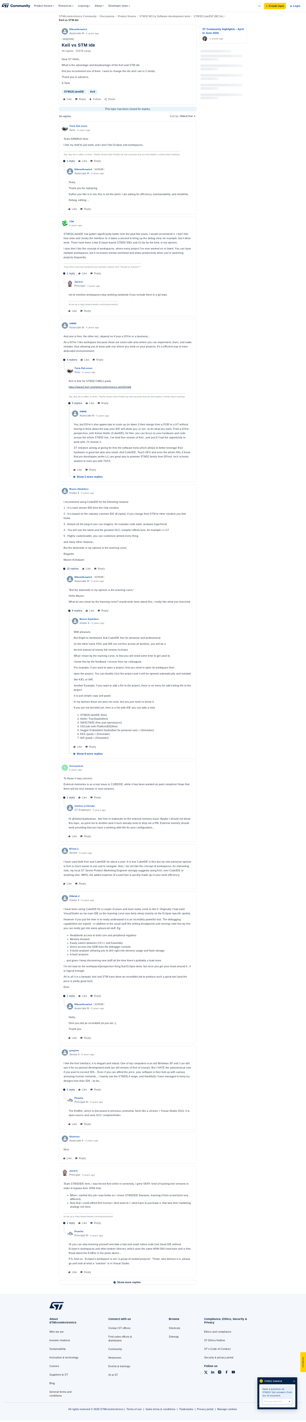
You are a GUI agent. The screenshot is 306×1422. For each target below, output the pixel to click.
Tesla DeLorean (78, 126)
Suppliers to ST (58, 1374)
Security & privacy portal (218, 1357)
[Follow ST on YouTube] (233, 1372)
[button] (275, 6)
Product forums (127, 16)
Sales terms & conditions (160, 1409)
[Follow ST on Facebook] (226, 1372)
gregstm (74, 1050)
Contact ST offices (119, 1328)
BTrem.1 (74, 849)
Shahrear (74, 1136)
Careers (54, 1366)
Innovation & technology (63, 1357)
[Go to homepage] (72, 1309)
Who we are (56, 1331)
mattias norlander (84, 806)
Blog (52, 1383)
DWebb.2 (74, 896)
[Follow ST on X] (206, 1373)
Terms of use (134, 1409)
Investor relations (59, 1340)
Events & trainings (119, 1366)
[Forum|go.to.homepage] (16, 6)
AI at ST (113, 1375)
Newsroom (114, 1357)
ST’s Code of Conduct (217, 1349)
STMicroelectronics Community (77, 16)
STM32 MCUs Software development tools (164, 16)
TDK (71, 221)
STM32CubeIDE (74, 91)
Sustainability (57, 1349)
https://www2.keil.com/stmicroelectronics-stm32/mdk (100, 387)
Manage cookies (227, 1409)
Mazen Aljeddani (78, 489)
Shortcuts (174, 1328)
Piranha (78, 1098)
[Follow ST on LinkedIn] (213, 1372)
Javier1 (78, 281)
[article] (128, 144)
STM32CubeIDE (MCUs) (208, 16)
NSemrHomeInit (78, 29)
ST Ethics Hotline (214, 1340)
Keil (92, 91)
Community (115, 1349)
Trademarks (186, 1409)
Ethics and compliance (217, 1331)
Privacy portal (205, 1409)
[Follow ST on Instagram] (220, 1372)
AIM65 (72, 323)
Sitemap (174, 1336)
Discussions (107, 16)
